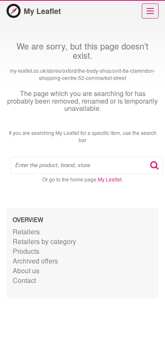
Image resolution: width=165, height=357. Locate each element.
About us (26, 270)
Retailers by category (44, 241)
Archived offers (35, 261)
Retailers (26, 231)
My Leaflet (42, 10)
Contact (24, 280)
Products (26, 251)
